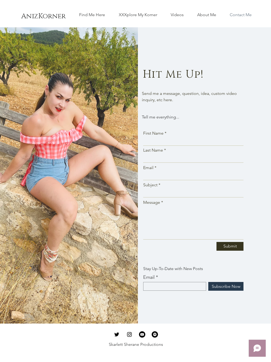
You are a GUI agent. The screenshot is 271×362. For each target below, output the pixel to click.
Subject (150, 185)
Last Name (153, 150)
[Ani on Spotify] (155, 334)
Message (151, 202)
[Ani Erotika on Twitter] (117, 334)
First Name (153, 133)
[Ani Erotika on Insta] (129, 334)
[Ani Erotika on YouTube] (142, 334)
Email (148, 168)
